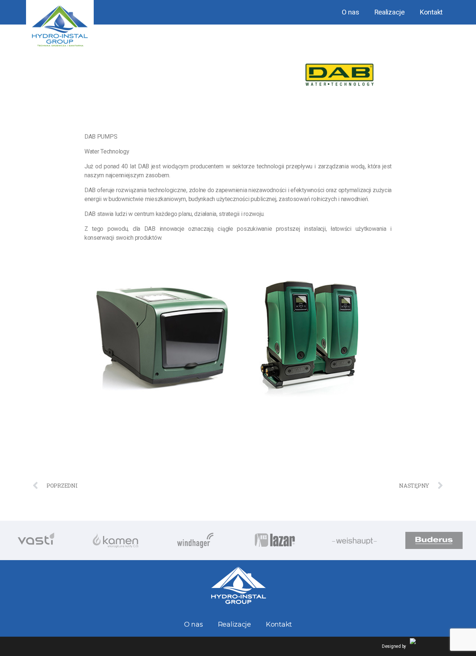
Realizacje (389, 12)
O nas (350, 12)
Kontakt (431, 12)
